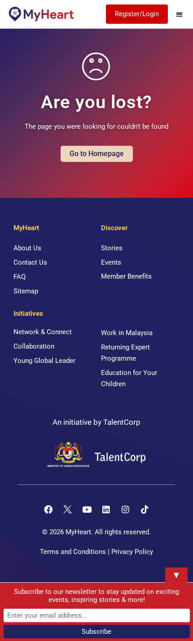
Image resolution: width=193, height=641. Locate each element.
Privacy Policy (132, 552)
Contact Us (30, 262)
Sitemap (25, 291)
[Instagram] (125, 509)
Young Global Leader (44, 361)
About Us (27, 248)
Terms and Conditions (73, 552)
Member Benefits (126, 276)
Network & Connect (42, 332)
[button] (179, 14)
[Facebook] (48, 509)
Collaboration (33, 346)
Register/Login (137, 14)
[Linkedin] (106, 509)
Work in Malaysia (127, 333)
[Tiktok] (145, 509)
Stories (112, 248)
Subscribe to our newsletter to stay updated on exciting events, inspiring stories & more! (96, 596)
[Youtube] (87, 509)
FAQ (19, 277)
